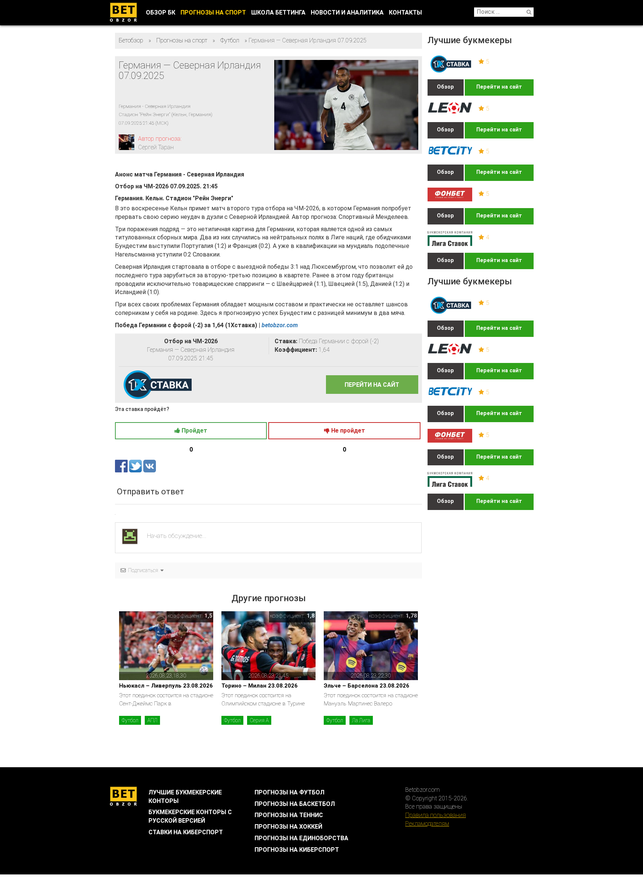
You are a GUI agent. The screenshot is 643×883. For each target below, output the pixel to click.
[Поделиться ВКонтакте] (149, 465)
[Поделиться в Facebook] (122, 465)
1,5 (208, 615)
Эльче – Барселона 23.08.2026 (366, 685)
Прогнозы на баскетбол (295, 803)
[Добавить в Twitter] (136, 465)
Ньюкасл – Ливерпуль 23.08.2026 (166, 685)
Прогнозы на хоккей (288, 826)
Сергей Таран (156, 147)
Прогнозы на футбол (289, 792)
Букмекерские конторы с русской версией (190, 816)
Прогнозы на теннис (289, 815)
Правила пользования (435, 815)
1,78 (411, 615)
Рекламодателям (427, 823)
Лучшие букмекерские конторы (185, 796)
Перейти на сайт (499, 87)
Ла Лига (361, 720)
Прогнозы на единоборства (301, 838)
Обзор (445, 87)
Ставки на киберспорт (185, 832)
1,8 (311, 615)
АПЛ (152, 720)
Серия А (259, 720)
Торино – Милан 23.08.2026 (259, 685)
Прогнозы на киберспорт (297, 849)
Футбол (130, 720)
